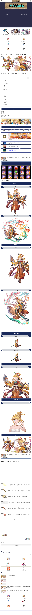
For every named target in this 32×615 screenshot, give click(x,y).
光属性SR (17, 461)
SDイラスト (5, 93)
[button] (30, 554)
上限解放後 (5, 87)
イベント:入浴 (5, 101)
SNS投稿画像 (5, 104)
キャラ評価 (10, 461)
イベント (4, 98)
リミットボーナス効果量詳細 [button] (5, 180)
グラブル (3, 461)
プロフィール (5, 80)
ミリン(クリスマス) (16, 124)
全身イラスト (5, 85)
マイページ (5, 89)
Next (31, 32)
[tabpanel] (6, 32)
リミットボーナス (5, 83)
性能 (4, 82)
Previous (0, 32)
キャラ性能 (6, 461)
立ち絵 (5, 99)
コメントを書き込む (16, 545)
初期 (4, 86)
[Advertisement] (16, 21)
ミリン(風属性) (26, 124)
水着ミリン (6, 124)
